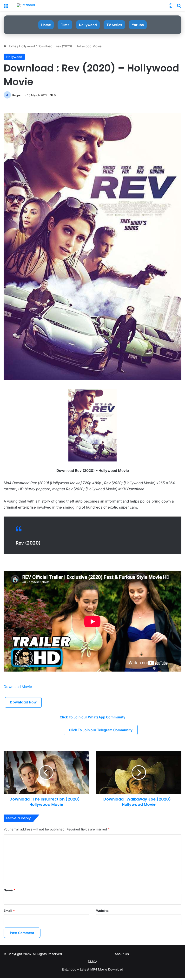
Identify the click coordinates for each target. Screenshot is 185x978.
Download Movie (18, 686)
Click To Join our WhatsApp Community (92, 717)
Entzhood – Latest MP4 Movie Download (92, 969)
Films (64, 25)
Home (46, 25)
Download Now (23, 702)
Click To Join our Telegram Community (100, 730)
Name (9, 890)
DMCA (92, 962)
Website (102, 911)
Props (16, 95)
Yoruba (138, 25)
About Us (122, 954)
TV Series (114, 25)
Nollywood (88, 25)
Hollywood (27, 46)
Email (9, 911)
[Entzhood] (26, 5)
